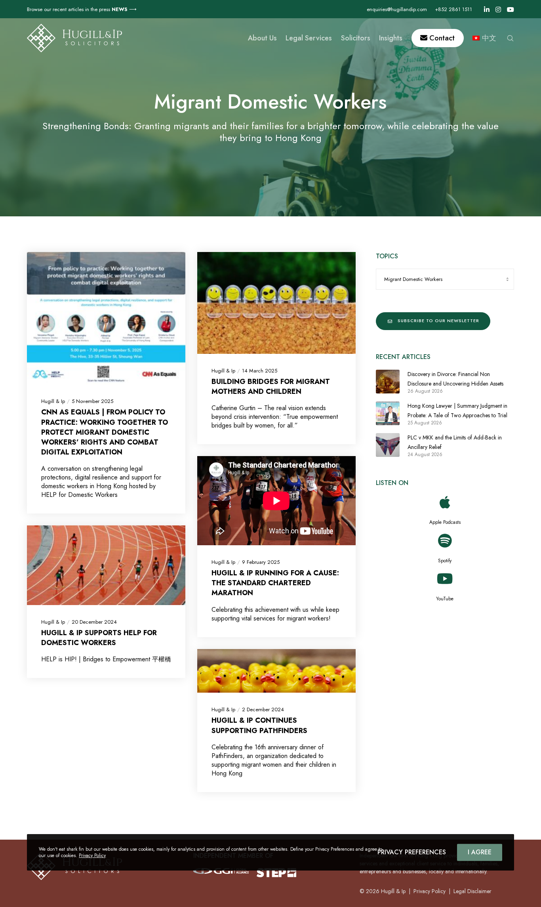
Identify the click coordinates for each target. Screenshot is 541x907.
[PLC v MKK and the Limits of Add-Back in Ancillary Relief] (388, 445)
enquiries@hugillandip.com (397, 9)
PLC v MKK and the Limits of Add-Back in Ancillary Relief (455, 442)
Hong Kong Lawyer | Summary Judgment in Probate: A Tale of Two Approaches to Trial (457, 410)
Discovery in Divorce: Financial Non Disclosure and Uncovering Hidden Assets (455, 379)
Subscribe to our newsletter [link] (438, 320)
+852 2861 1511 (453, 9)
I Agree (479, 852)
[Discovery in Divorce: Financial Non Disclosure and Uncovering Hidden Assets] (388, 381)
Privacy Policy (92, 855)
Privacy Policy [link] (429, 891)
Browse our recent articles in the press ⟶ (82, 9)
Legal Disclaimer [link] (472, 891)
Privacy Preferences (411, 852)
